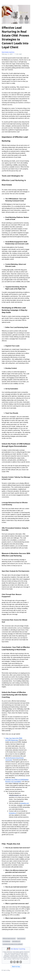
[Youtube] (21, 962)
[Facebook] (11, 962)
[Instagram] (17, 962)
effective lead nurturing (9, 938)
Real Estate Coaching (8, 52)
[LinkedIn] (14, 962)
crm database (6, 941)
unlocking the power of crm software (12, 944)
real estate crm (16, 941)
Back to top (16, 966)
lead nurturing (21, 938)
